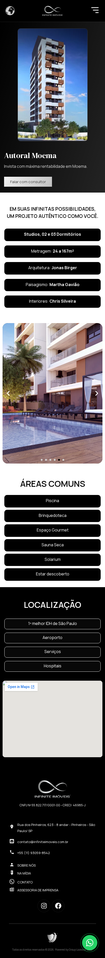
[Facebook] (58, 906)
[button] (8, 393)
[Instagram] (43, 906)
